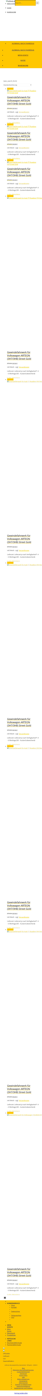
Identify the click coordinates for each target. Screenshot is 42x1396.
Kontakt (14, 1307)
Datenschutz (15, 1311)
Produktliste (11, 1335)
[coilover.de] (10, 1)
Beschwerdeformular (14, 1343)
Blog (23, 1368)
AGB (23, 1377)
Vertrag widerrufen (21, 1393)
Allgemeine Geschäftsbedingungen (23, 1370)
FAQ (12, 1317)
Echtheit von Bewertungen (23, 1384)
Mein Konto (23, 55)
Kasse (9, 8)
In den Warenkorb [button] (13, 122)
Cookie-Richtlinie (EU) (23, 1372)
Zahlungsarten (23, 1383)
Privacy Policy (23, 1375)
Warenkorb (11, 12)
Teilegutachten (16, 1315)
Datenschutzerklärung (23, 1386)
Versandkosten (24, 112)
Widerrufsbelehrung (23, 1379)
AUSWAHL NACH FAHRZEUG (23, 43)
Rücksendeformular (14, 1345)
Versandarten (23, 1381)
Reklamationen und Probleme (23, 1388)
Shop (13, 1305)
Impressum (23, 1374)
